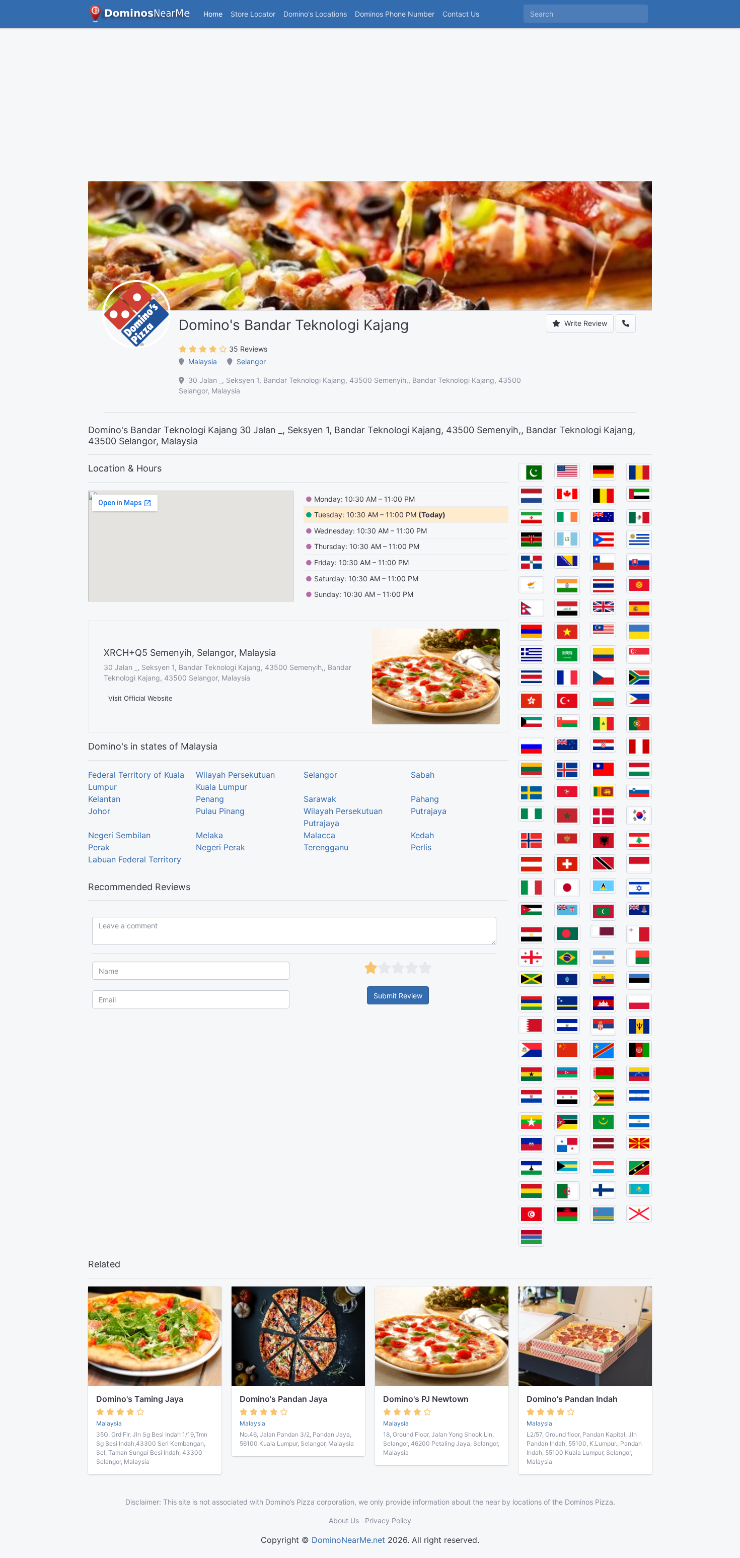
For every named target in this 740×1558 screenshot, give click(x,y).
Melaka (209, 835)
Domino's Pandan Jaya (283, 1399)
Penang (210, 799)
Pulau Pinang (220, 811)
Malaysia (202, 361)
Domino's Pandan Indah (572, 1399)
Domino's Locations (317, 13)
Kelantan (104, 799)
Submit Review (398, 995)
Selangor (251, 361)
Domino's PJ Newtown (426, 1399)
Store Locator (253, 14)
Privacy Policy (388, 1520)
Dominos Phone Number (394, 14)
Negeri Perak (220, 847)
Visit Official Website (140, 698)
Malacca (319, 835)
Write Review (584, 323)
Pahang (425, 799)
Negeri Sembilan (119, 835)
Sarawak (320, 799)
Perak (99, 847)
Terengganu (326, 847)
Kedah (422, 835)
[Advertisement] (370, 110)
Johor (99, 811)
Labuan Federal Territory (134, 859)
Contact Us (460, 14)
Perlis (421, 847)
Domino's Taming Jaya (139, 1399)
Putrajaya (429, 811)
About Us (344, 1520)
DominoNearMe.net (348, 1540)
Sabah (422, 775)
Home (213, 14)
